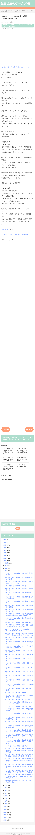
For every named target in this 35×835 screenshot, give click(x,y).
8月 (6, 785)
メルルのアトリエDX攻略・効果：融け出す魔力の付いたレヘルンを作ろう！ (19, 625)
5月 (6, 793)
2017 (5, 807)
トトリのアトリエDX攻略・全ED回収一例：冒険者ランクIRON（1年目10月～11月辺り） (19, 771)
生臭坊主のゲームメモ (15, 3)
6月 (6, 790)
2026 (5, 539)
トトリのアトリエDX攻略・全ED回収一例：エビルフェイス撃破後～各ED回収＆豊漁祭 (19, 730)
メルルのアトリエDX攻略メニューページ (15, 67)
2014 (5, 814)
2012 (5, 820)
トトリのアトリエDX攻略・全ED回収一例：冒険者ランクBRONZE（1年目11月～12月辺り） (19, 766)
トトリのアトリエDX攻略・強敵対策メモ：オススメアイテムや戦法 (19, 702)
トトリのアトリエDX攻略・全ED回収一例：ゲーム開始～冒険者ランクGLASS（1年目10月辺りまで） (19, 776)
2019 (5, 558)
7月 (6, 788)
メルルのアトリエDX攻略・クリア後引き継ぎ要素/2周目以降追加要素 (19, 646)
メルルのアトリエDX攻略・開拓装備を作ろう (19, 622)
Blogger (20, 828)
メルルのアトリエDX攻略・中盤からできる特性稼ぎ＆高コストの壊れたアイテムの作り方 (19, 634)
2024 (5, 545)
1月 (6, 803)
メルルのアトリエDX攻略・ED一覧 (15, 586)
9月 (6, 571)
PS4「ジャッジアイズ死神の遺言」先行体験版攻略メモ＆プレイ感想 (19, 696)
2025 (5, 542)
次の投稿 (6, 429)
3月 (6, 798)
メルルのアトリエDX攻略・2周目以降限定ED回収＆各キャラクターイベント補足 (19, 614)
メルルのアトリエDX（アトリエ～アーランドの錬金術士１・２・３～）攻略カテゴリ (17, 438)
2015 (5, 812)
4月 (6, 796)
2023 (5, 547)
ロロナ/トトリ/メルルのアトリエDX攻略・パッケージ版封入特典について (19, 630)
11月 (6, 565)
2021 (5, 553)
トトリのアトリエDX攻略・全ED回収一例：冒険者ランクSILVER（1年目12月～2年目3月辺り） (19, 760)
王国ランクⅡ (5, 229)
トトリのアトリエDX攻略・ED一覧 (15, 692)
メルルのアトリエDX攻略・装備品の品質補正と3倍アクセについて (19, 582)
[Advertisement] (17, 46)
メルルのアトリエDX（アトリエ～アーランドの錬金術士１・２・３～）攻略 (17, 25)
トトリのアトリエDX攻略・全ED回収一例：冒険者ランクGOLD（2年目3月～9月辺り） (19, 755)
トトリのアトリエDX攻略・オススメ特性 (17, 699)
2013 (5, 817)
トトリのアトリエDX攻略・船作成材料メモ (18, 746)
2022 (5, 550)
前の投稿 (29, 429)
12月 (6, 563)
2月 (6, 801)
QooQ (20, 834)
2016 (5, 809)
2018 (5, 560)
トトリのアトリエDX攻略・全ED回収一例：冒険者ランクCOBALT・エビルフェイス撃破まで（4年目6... (19, 735)
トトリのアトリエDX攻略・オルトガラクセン (19, 706)
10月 (6, 568)
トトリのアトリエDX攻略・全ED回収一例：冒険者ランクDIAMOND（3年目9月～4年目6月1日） (19, 741)
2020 (5, 555)
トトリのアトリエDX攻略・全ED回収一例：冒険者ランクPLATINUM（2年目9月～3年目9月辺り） (19, 750)
